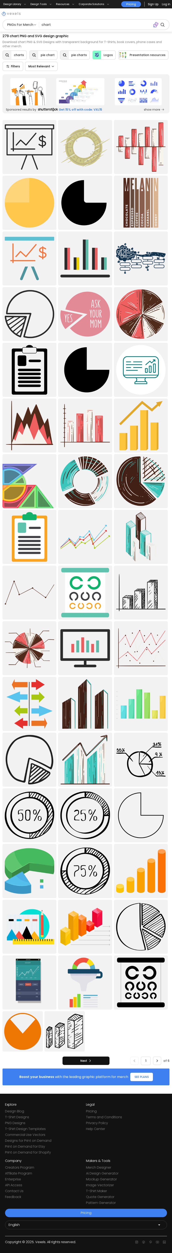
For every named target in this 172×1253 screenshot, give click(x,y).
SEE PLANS (141, 1077)
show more (152, 109)
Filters (15, 66)
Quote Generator (100, 1196)
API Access (13, 1185)
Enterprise (13, 1179)
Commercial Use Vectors (25, 1134)
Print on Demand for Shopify (28, 1152)
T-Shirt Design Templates (25, 1128)
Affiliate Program (18, 1173)
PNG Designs (15, 1123)
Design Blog (14, 1111)
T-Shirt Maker (96, 1191)
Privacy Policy (97, 1123)
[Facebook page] (143, 1242)
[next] (157, 1061)
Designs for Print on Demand (28, 1140)
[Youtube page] (157, 1242)
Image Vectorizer (100, 1185)
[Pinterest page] (150, 1242)
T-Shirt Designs (17, 1117)
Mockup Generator (101, 1179)
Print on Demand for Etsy (25, 1146)
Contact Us (14, 1191)
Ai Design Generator (102, 1173)
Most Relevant (39, 66)
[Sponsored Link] (28, 91)
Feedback (13, 1196)
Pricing (91, 1111)
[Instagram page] (136, 1242)
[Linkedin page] (164, 1242)
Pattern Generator (101, 1202)
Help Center (95, 1128)
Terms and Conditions (104, 1117)
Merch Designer (98, 1167)
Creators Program (19, 1167)
